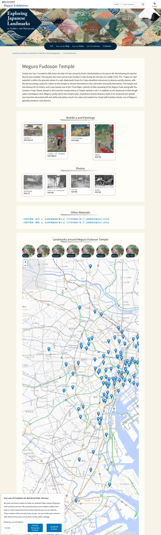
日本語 (154, 6)
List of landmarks (69, 53)
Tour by (78, 46)
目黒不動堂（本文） (32, 219)
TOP (51, 46)
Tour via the (62, 46)
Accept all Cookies (54, 527)
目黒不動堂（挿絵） (32, 222)
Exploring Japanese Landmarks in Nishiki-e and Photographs (36, 53)
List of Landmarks (93, 46)
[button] (76, 500)
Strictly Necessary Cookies (35, 527)
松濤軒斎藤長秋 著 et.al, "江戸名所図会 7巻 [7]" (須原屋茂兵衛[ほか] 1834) (76, 219)
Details (7, 528)
